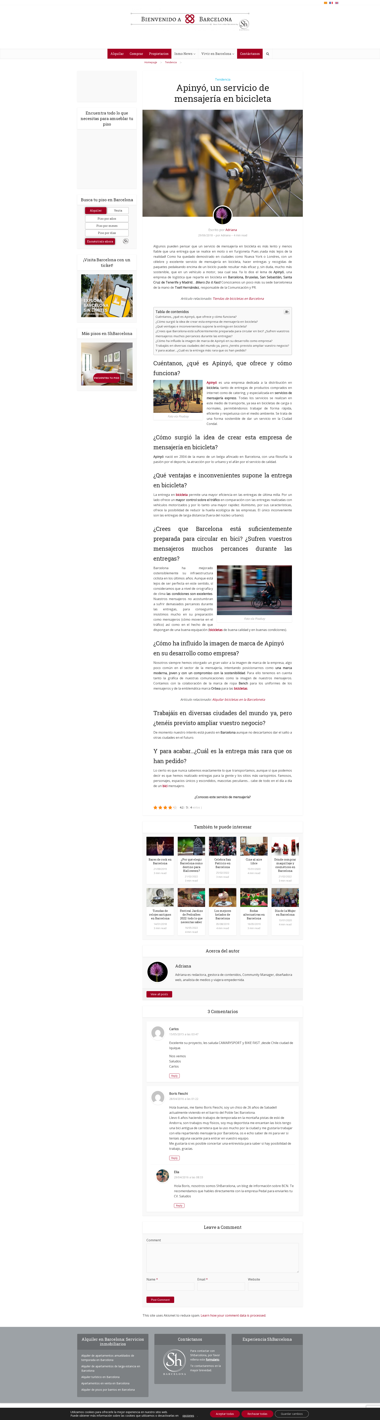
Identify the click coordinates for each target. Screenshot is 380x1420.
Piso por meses (107, 226)
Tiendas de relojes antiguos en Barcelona (160, 914)
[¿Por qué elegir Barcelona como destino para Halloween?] (191, 846)
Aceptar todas (225, 1414)
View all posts (159, 994)
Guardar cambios (292, 1414)
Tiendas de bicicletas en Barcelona (239, 298)
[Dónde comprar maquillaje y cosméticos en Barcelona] (285, 846)
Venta (118, 210)
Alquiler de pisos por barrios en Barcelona (108, 1389)
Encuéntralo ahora (100, 241)
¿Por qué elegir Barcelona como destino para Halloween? (191, 865)
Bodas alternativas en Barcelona (254, 914)
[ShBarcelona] (190, 19)
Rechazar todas (257, 1414)
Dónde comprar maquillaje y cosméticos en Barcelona (285, 865)
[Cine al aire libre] (254, 846)
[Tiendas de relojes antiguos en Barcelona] (160, 897)
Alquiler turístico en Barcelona (100, 1377)
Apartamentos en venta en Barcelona (105, 1383)
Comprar (136, 54)
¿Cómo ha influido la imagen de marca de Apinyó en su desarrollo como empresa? (214, 341)
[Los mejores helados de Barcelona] (222, 897)
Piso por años (107, 218)
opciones (188, 1415)
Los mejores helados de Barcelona (222, 914)
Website (254, 1279)
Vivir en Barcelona (216, 54)
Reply (174, 1075)
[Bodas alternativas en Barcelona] (254, 897)
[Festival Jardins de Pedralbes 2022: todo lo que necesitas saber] (191, 897)
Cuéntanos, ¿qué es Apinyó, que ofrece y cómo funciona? (196, 317)
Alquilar (117, 54)
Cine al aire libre (254, 861)
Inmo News (183, 54)
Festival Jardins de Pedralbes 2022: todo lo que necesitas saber (191, 916)
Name (152, 1279)
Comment (153, 1240)
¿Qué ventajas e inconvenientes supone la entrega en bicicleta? (201, 326)
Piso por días (107, 233)
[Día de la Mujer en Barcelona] (285, 897)
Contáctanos (250, 54)
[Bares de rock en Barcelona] (160, 846)
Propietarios (158, 54)
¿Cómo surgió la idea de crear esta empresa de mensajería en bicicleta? (207, 322)
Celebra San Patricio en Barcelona (222, 863)
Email (202, 1279)
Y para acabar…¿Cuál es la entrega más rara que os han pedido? (201, 350)
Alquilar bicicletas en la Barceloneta (238, 699)
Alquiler (96, 210)
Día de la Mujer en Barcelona (285, 912)
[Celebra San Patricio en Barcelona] (222, 846)
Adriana (231, 230)
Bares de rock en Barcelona (160, 861)
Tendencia (222, 79)
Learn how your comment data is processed (233, 1315)
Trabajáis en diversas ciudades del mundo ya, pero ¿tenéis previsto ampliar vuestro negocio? (222, 345)
